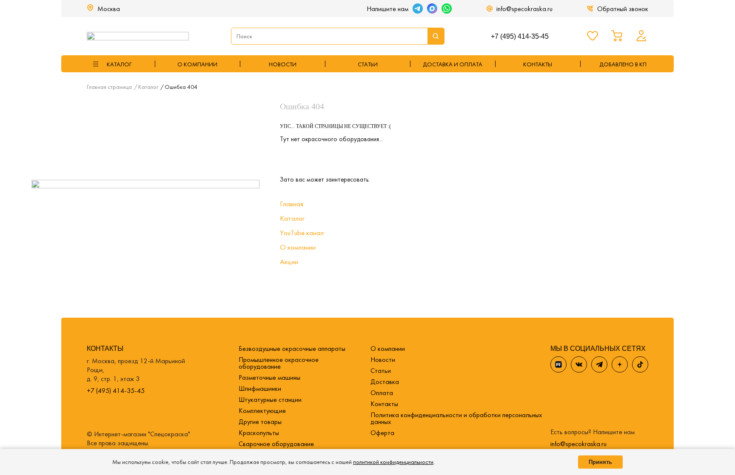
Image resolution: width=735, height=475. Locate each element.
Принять (600, 462)
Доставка (384, 381)
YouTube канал (302, 232)
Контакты (384, 403)
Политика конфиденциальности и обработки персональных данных (456, 418)
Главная (291, 203)
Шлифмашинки (260, 388)
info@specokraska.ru (524, 8)
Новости (282, 64)
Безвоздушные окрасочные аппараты (292, 348)
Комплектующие (262, 410)
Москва (108, 8)
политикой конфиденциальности (393, 462)
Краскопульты (259, 432)
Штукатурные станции (270, 399)
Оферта (382, 432)
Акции (289, 261)
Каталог (292, 218)
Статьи (368, 64)
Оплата (381, 392)
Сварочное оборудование (276, 443)
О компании (197, 64)
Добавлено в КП (623, 64)
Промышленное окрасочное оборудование (279, 363)
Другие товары (260, 421)
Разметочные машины (269, 377)
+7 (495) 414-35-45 (520, 36)
